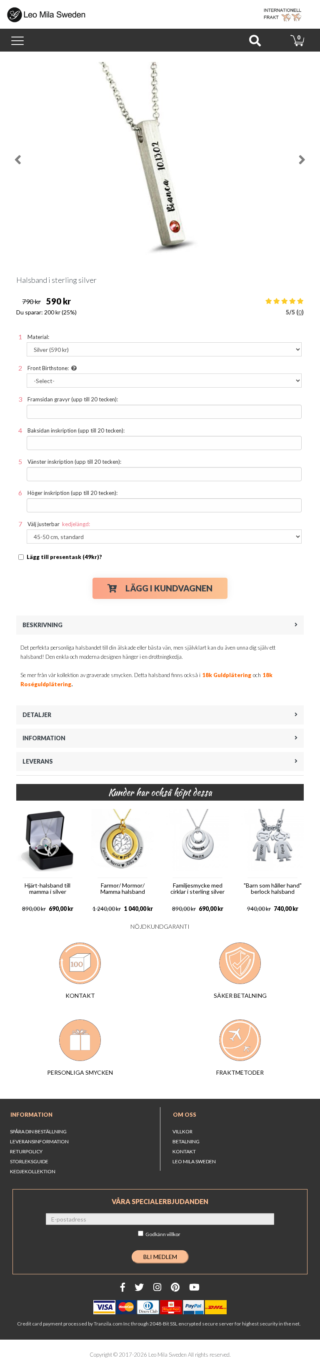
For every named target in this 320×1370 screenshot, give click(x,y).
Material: (38, 337)
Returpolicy (26, 1151)
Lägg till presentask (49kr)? (64, 557)
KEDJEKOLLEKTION (32, 1171)
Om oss (184, 1114)
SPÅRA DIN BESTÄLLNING (38, 1131)
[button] (25, 156)
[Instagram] (157, 1287)
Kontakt (184, 1151)
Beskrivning (42, 624)
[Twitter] (139, 1287)
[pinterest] (175, 1287)
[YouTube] (194, 1287)
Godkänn (162, 1234)
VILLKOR (182, 1131)
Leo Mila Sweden (194, 1161)
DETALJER (36, 714)
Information (43, 738)
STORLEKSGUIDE (29, 1161)
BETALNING (186, 1141)
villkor (173, 1234)
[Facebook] (122, 1287)
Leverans (37, 761)
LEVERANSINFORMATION (39, 1141)
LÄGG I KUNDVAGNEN (168, 588)
